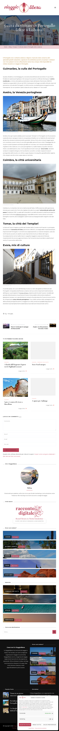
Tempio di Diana (23, 293)
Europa (29, 21)
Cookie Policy (24, 707)
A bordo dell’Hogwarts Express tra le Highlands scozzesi (15, 366)
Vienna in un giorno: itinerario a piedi (16, 694)
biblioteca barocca (21, 214)
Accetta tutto (25, 724)
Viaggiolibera (17, 726)
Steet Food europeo (39, 365)
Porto (20, 77)
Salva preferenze (49, 724)
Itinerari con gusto (43, 362)
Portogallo (10, 313)
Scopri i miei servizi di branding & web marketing (29, 521)
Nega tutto (37, 724)
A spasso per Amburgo (39, 401)
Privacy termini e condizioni (40, 728)
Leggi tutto (21, 371)
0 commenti (29, 38)
